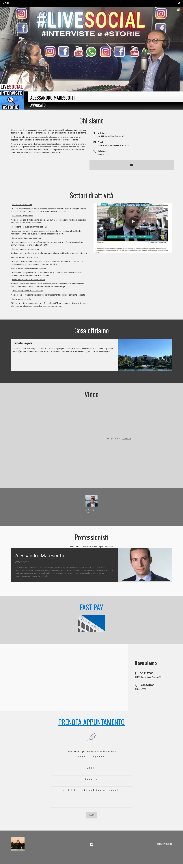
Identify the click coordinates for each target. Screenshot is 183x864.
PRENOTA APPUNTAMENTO (91, 722)
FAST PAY (91, 607)
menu (6, 3)
